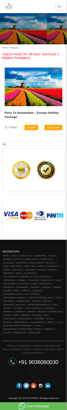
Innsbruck (52, 266)
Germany (8, 312)
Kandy (38, 326)
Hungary (48, 308)
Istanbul (21, 280)
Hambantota (19, 333)
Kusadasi (33, 280)
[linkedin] (48, 386)
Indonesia (8, 305)
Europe (34, 294)
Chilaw (6, 333)
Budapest (31, 270)
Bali (51, 259)
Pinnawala (27, 326)
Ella (59, 322)
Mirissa (51, 322)
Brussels (45, 277)
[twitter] (26, 386)
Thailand (46, 301)
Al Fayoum (22, 284)
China (55, 305)
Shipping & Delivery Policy (48, 349)
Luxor (33, 284)
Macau (41, 266)
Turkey (7, 315)
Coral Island (31, 259)
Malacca (50, 263)
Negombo (39, 319)
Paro (16, 291)
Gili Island (8, 263)
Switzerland (23, 301)
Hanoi (19, 273)
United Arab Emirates (38, 305)
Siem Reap (8, 273)
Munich (52, 270)
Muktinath (8, 301)
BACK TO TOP (33, 381)
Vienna (6, 270)
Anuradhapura (11, 326)
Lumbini (56, 287)
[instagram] (41, 386)
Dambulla (49, 329)
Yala (46, 315)
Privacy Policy (21, 349)
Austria (7, 308)
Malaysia (20, 305)
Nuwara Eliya (25, 319)
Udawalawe (34, 333)
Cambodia (20, 312)
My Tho (34, 277)
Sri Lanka (36, 315)
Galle (49, 319)
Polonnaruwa (37, 322)
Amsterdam (9, 280)
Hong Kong (29, 266)
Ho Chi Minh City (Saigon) (16, 277)
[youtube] (33, 386)
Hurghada (8, 287)
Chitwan (7, 291)
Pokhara (35, 287)
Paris (6, 256)
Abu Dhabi (16, 266)
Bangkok (7, 259)
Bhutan (25, 315)
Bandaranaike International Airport (22, 329)
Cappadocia (47, 280)
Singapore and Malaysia (15, 294)
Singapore (40, 256)
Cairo (58, 280)
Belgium (42, 312)
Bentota (7, 322)
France (36, 301)
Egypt (58, 298)
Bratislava (18, 270)
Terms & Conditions (19, 346)
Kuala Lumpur (36, 263)
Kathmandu (22, 287)
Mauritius (21, 263)
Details (31, 127)
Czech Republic (33, 308)
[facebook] (19, 386)
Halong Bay (30, 273)
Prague (42, 270)
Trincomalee (21, 322)
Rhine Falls (26, 256)
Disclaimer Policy (34, 353)
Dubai (6, 266)
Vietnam (31, 312)
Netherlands (56, 312)
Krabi (43, 259)
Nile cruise (45, 284)
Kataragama (9, 319)
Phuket (52, 256)
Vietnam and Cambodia (14, 298)
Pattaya (18, 259)
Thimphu (26, 291)
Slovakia (18, 308)
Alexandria (9, 284)
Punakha (37, 291)
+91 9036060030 (38, 362)
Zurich (14, 256)
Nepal (16, 315)
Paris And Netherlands (41, 298)
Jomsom (46, 287)
